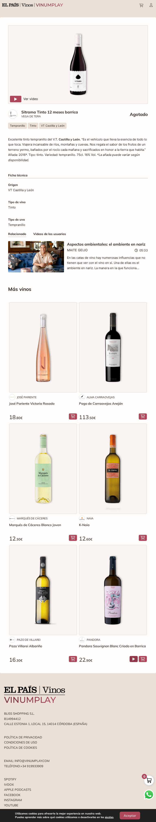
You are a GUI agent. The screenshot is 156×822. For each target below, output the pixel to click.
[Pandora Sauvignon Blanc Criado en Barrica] (113, 590)
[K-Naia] (113, 469)
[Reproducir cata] (134, 659)
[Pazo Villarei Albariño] (43, 590)
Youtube (11, 805)
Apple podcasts (17, 790)
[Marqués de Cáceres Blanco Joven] (43, 469)
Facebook (12, 795)
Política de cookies (20, 748)
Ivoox (9, 784)
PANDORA (93, 639)
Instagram (13, 800)
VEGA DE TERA (31, 116)
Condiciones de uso (20, 742)
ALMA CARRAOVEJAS (101, 397)
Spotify (10, 779)
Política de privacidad (23, 737)
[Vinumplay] (32, 4)
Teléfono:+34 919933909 (23, 766)
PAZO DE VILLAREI (28, 639)
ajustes (109, 817)
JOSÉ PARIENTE (27, 397)
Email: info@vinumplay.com (27, 761)
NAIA (90, 518)
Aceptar (130, 815)
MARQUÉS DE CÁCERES (32, 518)
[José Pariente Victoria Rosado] (43, 347)
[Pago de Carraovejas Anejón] (113, 347)
